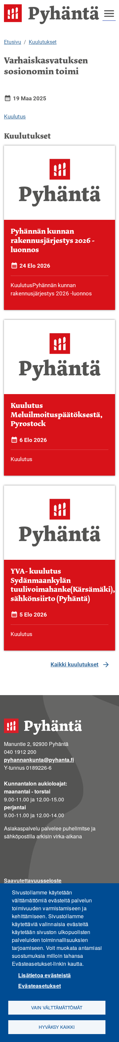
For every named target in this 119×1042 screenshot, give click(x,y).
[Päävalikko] (109, 13)
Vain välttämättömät (56, 1007)
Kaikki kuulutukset (75, 664)
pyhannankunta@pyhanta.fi (39, 759)
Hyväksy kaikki (57, 1027)
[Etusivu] (54, 14)
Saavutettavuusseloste (32, 880)
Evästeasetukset (39, 986)
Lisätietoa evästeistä (44, 975)
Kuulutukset (43, 42)
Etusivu (12, 42)
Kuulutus (15, 116)
